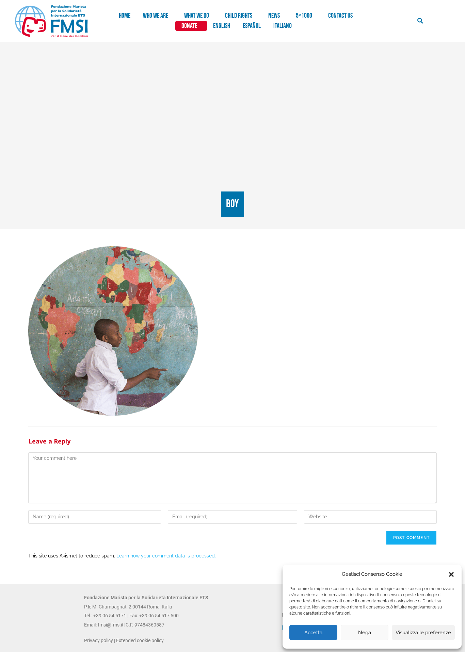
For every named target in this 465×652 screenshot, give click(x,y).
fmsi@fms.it (111, 625)
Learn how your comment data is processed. (166, 555)
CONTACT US (340, 16)
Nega (364, 633)
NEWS (274, 16)
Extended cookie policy (140, 640)
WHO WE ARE (155, 16)
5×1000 (304, 16)
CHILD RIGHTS (238, 16)
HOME (124, 16)
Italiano (282, 26)
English (221, 26)
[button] (451, 574)
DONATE (189, 26)
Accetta (313, 633)
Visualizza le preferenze (423, 633)
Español (252, 26)
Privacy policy (98, 640)
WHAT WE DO (196, 16)
